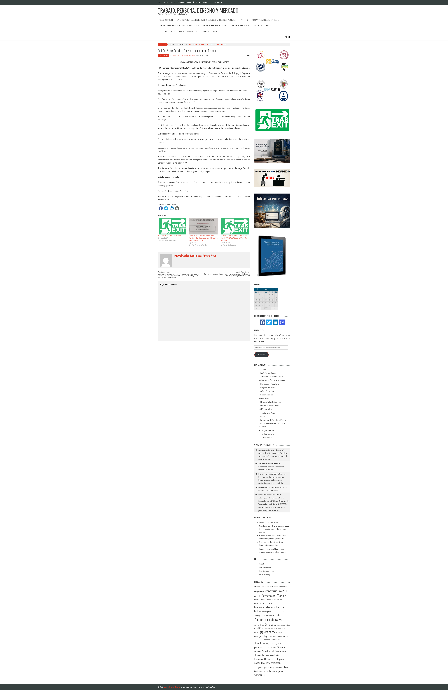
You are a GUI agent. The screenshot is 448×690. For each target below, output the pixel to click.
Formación (256, 632)
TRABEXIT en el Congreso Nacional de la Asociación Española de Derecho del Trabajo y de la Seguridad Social (203, 238)
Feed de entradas (265, 567)
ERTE (256, 628)
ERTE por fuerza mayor (265, 628)
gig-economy (267, 632)
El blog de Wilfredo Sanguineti (271, 402)
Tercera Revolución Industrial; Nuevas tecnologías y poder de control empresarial (269, 659)
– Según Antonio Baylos (267, 373)
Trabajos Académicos (188, 31)
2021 (257, 308)
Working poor (259, 674)
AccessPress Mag (209, 687)
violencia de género (276, 671)
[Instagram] (282, 322)
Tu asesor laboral (266, 437)
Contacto (205, 31)
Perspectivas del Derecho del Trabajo (273, 420)
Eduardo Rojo (265, 398)
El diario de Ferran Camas (269, 405)
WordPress (194, 687)
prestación (271, 644)
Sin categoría (218, 2)
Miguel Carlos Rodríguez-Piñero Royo (183, 55)
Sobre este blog (219, 31)
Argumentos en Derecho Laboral (272, 377)
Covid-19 (282, 591)
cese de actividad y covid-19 (270, 587)
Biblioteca (270, 25)
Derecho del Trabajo (273, 596)
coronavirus (270, 591)
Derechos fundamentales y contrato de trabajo (269, 607)
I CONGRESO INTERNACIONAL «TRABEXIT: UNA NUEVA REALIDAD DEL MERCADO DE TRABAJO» (233, 238)
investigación (259, 636)
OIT (267, 644)
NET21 (262, 416)
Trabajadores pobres (261, 667)
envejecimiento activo (282, 625)
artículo (257, 586)
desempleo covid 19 (278, 612)
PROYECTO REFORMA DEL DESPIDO (215, 25)
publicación (259, 647)
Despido (276, 615)
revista (274, 647)
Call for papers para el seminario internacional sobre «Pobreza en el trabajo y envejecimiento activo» (227, 275)
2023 (274, 308)
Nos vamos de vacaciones (268, 522)
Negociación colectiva (271, 639)
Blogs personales (167, 31)
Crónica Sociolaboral (267, 391)
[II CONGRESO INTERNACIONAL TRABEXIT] (172, 226)
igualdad (279, 632)
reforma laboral (268, 648)
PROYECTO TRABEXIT (165, 20)
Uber (285, 667)
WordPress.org (264, 574)
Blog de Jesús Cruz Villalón (269, 384)
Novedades (259, 643)
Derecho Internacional (275, 599)
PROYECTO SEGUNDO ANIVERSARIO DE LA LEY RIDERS (260, 20)
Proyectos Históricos (184, 2)
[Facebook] (262, 322)
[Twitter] (269, 322)
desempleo (266, 611)
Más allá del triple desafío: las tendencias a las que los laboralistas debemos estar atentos (274, 529)
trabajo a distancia (276, 667)
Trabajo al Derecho (267, 430)
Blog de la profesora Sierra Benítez (272, 380)
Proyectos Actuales (202, 2)
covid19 (257, 595)
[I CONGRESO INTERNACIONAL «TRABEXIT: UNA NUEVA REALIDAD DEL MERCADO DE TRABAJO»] (234, 226)
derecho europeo (260, 599)
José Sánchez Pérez (267, 413)
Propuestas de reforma (280, 644)
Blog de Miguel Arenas (268, 387)
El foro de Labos (266, 409)
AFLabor (263, 369)
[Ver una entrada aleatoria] (286, 37)
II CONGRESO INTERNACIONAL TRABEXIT (171, 236)
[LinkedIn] (275, 322)
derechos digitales (260, 603)
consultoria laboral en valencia (269, 450)
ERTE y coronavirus (279, 628)
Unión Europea (260, 671)
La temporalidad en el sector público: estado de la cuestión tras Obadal (206, 20)
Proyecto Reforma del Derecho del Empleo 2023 (179, 25)
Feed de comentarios (266, 571)
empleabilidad (259, 625)
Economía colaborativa (268, 619)
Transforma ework (267, 434)
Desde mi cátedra (266, 395)
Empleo (268, 624)
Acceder (262, 564)
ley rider (268, 636)
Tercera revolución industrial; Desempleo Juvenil (270, 651)
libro (274, 636)
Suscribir (261, 354)
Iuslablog (258, 25)
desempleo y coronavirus (263, 616)
